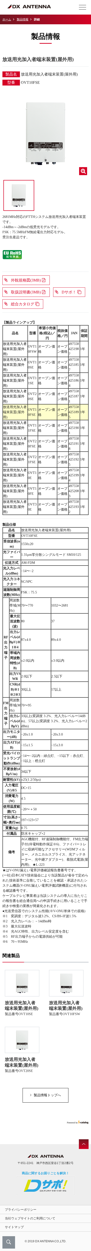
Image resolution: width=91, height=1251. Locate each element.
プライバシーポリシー (20, 1209)
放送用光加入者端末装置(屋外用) (15, 349)
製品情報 (22, 19)
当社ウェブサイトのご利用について (30, 1218)
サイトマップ (14, 1227)
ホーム (6, 19)
